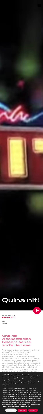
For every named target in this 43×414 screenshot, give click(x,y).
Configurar (11, 410)
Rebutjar (33, 410)
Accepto (22, 410)
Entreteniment (9, 315)
